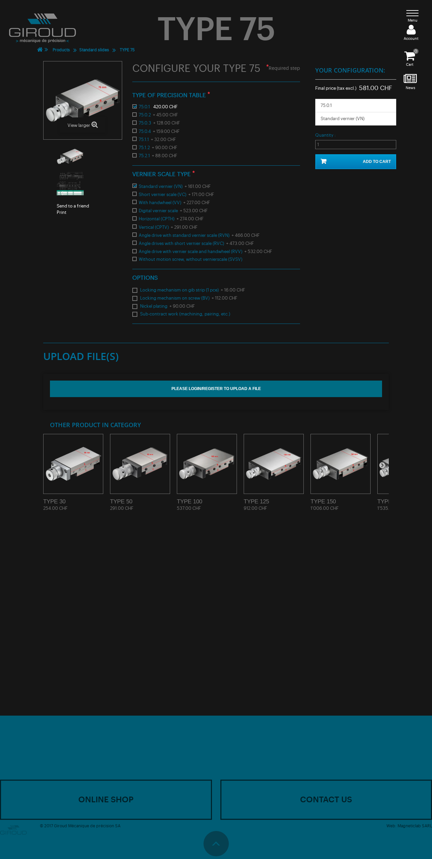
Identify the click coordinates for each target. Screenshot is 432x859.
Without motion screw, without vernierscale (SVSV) (190, 259)
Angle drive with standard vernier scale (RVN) (199, 235)
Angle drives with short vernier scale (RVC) (196, 243)
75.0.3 (159, 123)
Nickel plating (167, 306)
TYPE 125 (256, 501)
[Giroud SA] (42, 28)
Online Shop (106, 799)
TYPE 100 (189, 501)
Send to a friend (73, 206)
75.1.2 (158, 147)
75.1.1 (157, 139)
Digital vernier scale (173, 211)
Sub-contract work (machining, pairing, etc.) (185, 314)
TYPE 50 (121, 501)
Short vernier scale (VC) (176, 194)
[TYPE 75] (111, 156)
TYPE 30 (54, 501)
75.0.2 (158, 115)
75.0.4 (159, 131)
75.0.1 (158, 107)
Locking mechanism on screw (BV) (188, 298)
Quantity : (325, 135)
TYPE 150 (323, 501)
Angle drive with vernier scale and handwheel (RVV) (205, 251)
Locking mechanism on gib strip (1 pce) (192, 290)
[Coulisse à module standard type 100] (207, 464)
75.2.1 (158, 156)
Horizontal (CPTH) (171, 219)
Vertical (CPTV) (168, 227)
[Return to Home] (39, 50)
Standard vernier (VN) (175, 186)
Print (61, 212)
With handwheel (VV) (174, 202)
